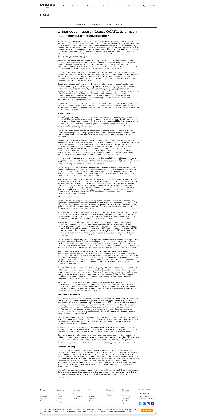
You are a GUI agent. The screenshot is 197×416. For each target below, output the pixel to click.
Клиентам (76, 6)
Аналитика (93, 394)
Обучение (76, 399)
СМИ (102, 6)
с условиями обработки (97, 411)
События (92, 399)
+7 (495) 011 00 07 (145, 390)
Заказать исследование (61, 402)
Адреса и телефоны (109, 395)
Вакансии (76, 394)
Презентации (127, 403)
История (43, 396)
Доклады (125, 398)
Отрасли (59, 394)
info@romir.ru (144, 393)
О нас (64, 6)
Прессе (92, 401)
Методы (59, 396)
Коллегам (91, 6)
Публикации (94, 396)
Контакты (132, 6)
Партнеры (44, 401)
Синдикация (127, 396)
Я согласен (147, 410)
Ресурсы (59, 399)
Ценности (44, 399)
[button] (144, 5)
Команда (43, 394)
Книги (124, 400)
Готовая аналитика (116, 6)
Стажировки (77, 396)
